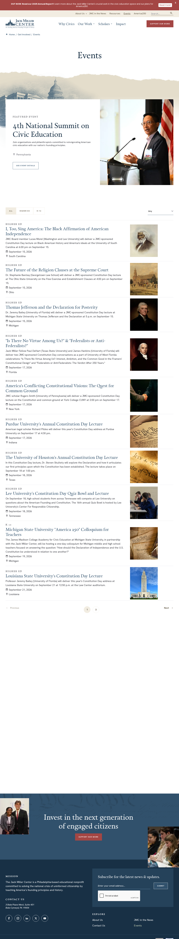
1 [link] (87, 609)
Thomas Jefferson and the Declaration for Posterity (52, 307)
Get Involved (24, 34)
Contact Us (98, 925)
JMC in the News (143, 920)
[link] (168, 607)
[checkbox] (24, 211)
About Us (97, 920)
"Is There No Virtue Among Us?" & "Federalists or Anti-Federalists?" (55, 343)
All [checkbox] (11, 211)
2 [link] (96, 609)
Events (138, 925)
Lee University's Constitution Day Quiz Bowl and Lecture (57, 493)
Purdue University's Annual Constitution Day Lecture (54, 423)
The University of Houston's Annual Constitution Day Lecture (62, 457)
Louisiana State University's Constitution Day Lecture (54, 575)
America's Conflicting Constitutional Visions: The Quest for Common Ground (60, 388)
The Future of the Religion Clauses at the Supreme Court (57, 269)
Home (12, 34)
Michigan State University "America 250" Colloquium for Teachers (57, 532)
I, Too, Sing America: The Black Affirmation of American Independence (57, 231)
